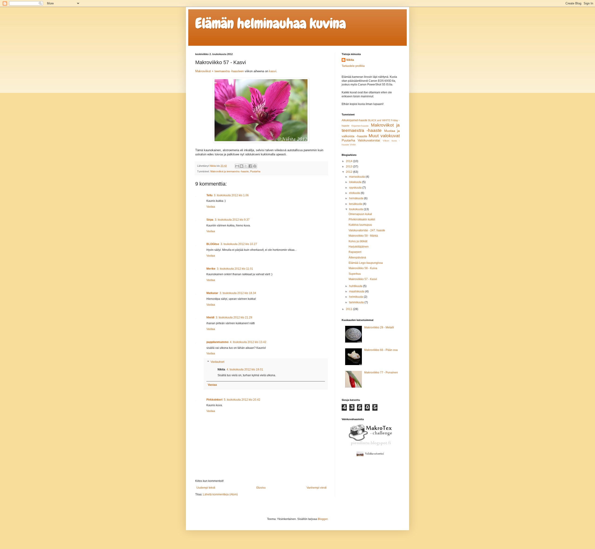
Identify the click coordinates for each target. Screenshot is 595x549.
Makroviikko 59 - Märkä (363, 235)
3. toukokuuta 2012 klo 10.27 (239, 244)
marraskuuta (357, 176)
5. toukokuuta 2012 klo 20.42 (242, 399)
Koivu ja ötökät (358, 241)
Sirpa (209, 219)
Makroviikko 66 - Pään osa (381, 350)
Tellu (209, 195)
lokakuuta (355, 182)
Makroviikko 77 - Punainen (381, 372)
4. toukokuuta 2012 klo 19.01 (245, 369)
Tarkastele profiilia (353, 66)
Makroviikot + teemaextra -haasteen (219, 71)
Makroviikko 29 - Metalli (379, 327)
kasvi (272, 71)
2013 (349, 166)
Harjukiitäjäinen (359, 246)
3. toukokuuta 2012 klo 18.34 (238, 293)
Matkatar (212, 293)
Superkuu (355, 273)
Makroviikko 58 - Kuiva (363, 268)
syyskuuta (355, 187)
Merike (210, 268)
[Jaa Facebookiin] (250, 166)
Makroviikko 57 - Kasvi (363, 279)
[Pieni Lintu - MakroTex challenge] (370, 445)
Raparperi (355, 252)
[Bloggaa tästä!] (241, 166)
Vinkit (353, 144)
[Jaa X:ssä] (246, 166)
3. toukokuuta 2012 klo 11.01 (235, 268)
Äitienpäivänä (357, 257)
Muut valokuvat (384, 135)
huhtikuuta (356, 286)
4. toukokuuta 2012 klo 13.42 (248, 342)
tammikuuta (356, 302)
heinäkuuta (356, 198)
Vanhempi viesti (317, 487)
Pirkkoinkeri (214, 399)
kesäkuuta (356, 204)
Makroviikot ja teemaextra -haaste (229, 171)
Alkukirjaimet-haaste (354, 120)
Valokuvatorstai (369, 140)
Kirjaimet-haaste (360, 125)
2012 (349, 171)
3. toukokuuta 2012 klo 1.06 (231, 195)
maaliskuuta (357, 291)
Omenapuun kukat (360, 214)
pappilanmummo (217, 342)
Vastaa (210, 206)
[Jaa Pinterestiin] (254, 166)
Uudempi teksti (205, 487)
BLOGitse (212, 244)
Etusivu (261, 487)
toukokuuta (356, 209)
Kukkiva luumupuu (360, 224)
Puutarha (255, 171)
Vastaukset (217, 361)
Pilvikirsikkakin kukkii (362, 219)
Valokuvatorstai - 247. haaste (367, 230)
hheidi (210, 317)
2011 (349, 309)
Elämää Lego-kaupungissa (366, 263)
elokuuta (355, 193)
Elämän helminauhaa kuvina (270, 23)
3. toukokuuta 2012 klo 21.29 (234, 317)
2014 (349, 161)
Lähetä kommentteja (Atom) (220, 494)
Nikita (350, 60)
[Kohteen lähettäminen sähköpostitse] (237, 166)
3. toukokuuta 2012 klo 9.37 (232, 219)
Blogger (322, 519)
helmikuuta (356, 296)
